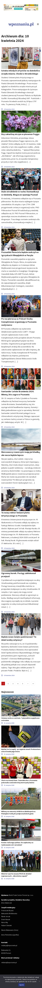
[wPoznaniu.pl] (21, 24)
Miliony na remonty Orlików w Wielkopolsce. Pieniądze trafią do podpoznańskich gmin (18, 812)
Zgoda (21, 985)
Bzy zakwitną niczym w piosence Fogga (20, 134)
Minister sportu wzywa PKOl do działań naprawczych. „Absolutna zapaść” (16, 875)
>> (33, 684)
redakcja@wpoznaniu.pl (9, 945)
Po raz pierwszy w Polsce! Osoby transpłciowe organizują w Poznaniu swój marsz (19, 321)
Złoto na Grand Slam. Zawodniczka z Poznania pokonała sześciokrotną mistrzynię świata (19, 781)
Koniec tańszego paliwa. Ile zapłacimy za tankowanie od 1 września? (17, 843)
